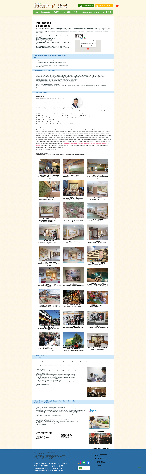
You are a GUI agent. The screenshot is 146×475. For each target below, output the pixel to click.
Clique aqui (71, 81)
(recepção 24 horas (50, 458)
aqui (45, 424)
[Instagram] (79, 462)
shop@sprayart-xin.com (39, 458)
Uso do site (100, 461)
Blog (98, 455)
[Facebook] (88, 462)
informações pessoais (100, 459)
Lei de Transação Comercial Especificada (101, 464)
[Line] (84, 462)
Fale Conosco (100, 457)
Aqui (37, 385)
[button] (75, 12)
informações (104, 454)
